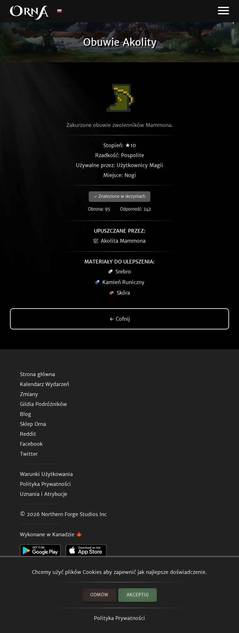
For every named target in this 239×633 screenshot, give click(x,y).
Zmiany (29, 394)
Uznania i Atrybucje (43, 494)
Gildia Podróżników (43, 404)
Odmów (99, 595)
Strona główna (37, 374)
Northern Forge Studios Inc (74, 514)
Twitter (29, 454)
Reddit (28, 434)
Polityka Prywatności (119, 618)
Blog (25, 414)
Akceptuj (138, 595)
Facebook (31, 444)
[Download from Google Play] (43, 552)
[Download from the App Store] (88, 552)
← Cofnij (120, 319)
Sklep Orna (33, 424)
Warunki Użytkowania (46, 474)
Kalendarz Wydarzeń (44, 384)
